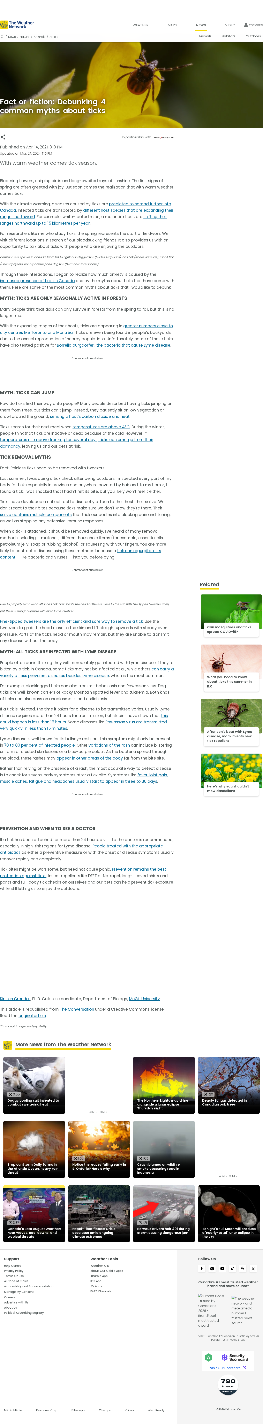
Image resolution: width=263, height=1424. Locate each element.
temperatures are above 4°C (101, 427)
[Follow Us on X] (253, 1269)
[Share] (3, 137)
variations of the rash (109, 745)
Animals (39, 37)
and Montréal (61, 332)
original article (32, 1015)
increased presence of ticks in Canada (37, 281)
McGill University (144, 999)
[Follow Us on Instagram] (212, 1269)
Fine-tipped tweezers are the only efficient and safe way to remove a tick (71, 621)
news (12, 37)
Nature (25, 37)
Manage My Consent (19, 1292)
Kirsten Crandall (15, 999)
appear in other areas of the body (90, 758)
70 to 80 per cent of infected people (39, 745)
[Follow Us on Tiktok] (232, 1269)
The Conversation (77, 1009)
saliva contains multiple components (36, 514)
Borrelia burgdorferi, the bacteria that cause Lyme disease (113, 345)
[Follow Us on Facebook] (202, 1269)
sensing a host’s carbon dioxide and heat (90, 416)
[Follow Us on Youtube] (222, 1269)
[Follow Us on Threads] (243, 1269)
